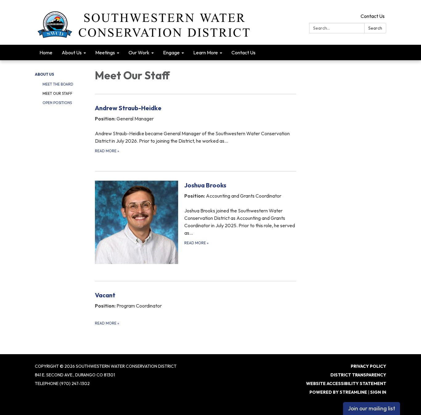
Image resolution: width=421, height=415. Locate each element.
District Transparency (358, 375)
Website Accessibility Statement (346, 383)
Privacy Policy (368, 366)
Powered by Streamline (338, 392)
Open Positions (57, 102)
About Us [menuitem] (72, 52)
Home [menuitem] (45, 52)
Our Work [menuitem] (139, 52)
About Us (44, 74)
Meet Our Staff (57, 93)
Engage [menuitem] (171, 52)
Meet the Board (58, 84)
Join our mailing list (371, 408)
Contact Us (373, 16)
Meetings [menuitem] (105, 52)
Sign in (378, 392)
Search (375, 28)
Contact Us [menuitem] (243, 52)
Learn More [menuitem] (205, 52)
